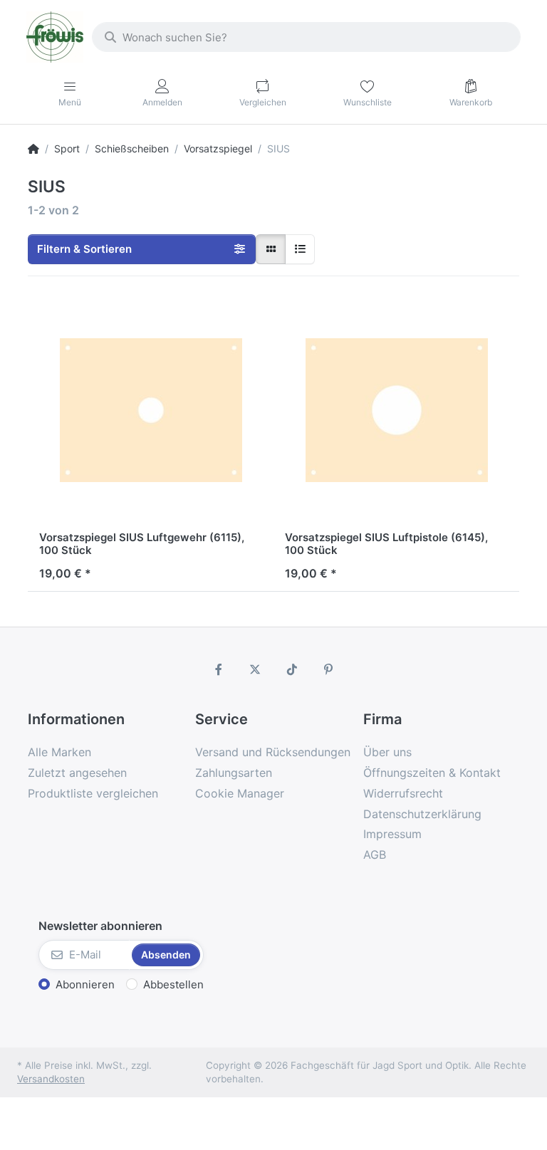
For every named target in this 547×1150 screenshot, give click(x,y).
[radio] (271, 249)
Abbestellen (173, 984)
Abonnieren (85, 984)
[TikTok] (292, 669)
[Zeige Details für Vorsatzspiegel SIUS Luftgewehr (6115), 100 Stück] (150, 410)
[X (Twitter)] (255, 669)
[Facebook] (218, 669)
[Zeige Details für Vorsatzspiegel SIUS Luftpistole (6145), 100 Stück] (396, 410)
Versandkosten (51, 1078)
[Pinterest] (329, 669)
